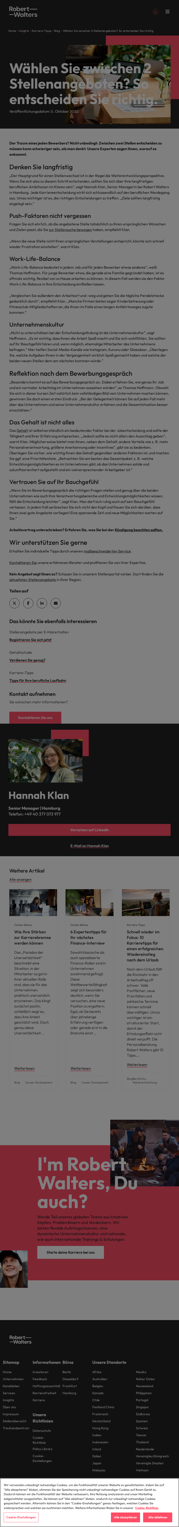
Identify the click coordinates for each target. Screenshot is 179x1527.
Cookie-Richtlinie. (147, 1508)
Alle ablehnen (157, 1517)
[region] (89, 1502)
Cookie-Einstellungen (21, 1517)
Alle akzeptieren (125, 1517)
